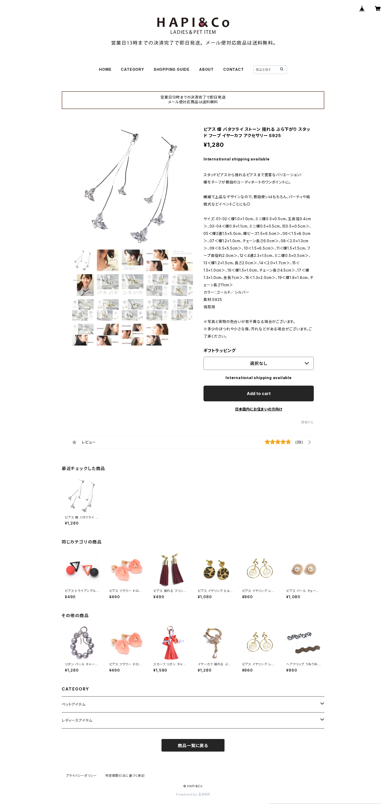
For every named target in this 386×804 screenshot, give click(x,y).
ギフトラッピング (220, 350)
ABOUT (206, 69)
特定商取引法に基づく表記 (125, 776)
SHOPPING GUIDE (172, 69)
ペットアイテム (74, 704)
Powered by (187, 794)
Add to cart (259, 393)
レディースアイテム (77, 720)
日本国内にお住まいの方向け (258, 409)
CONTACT (233, 69)
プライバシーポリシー (81, 776)
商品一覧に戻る (193, 745)
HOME (105, 69)
